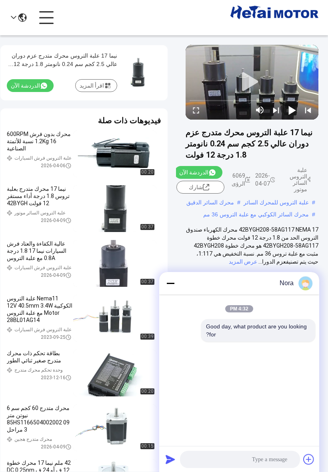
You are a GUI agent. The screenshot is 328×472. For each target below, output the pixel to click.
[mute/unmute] (260, 110)
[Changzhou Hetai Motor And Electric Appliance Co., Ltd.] (274, 18)
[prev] (308, 110)
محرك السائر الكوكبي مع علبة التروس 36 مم (256, 214)
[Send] (170, 459)
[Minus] (170, 283)
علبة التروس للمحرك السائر (276, 202)
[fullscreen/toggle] (196, 110)
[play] (252, 82)
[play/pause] (292, 110)
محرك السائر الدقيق (210, 202)
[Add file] (308, 459)
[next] (276, 110)
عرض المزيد (243, 261)
